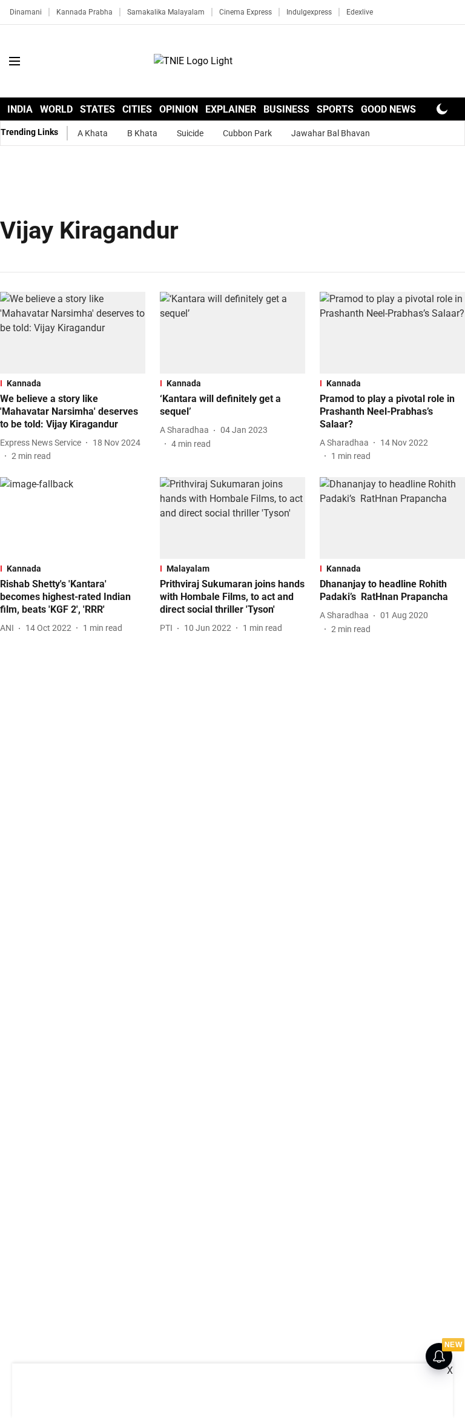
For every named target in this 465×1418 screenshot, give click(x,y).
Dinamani (26, 12)
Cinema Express (245, 12)
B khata (142, 133)
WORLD (56, 109)
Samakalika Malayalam (166, 12)
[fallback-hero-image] (72, 333)
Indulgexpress (309, 12)
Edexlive (359, 12)
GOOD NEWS (388, 109)
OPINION (178, 109)
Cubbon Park (247, 133)
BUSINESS (286, 109)
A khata (93, 133)
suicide (190, 133)
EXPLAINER (230, 109)
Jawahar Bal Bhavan (330, 133)
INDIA (20, 109)
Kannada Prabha (84, 12)
